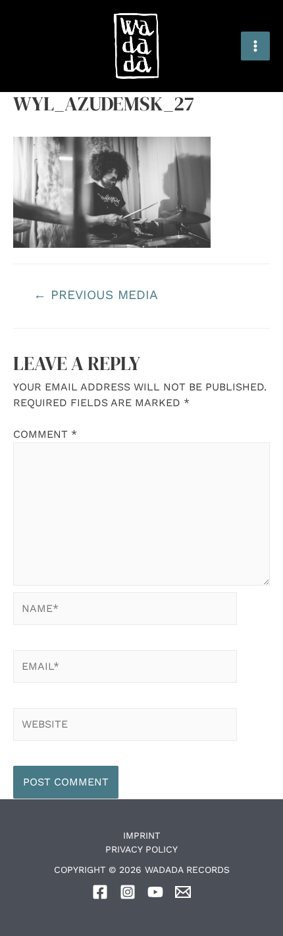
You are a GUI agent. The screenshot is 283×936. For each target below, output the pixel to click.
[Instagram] (128, 892)
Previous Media (96, 294)
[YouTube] (155, 892)
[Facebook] (100, 892)
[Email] (183, 892)
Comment (45, 434)
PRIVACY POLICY (141, 849)
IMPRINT (141, 835)
